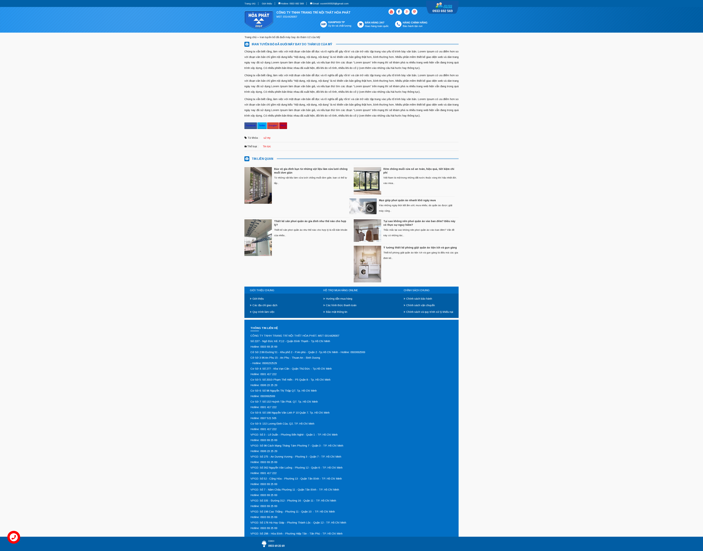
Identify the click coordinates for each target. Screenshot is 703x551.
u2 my (267, 137)
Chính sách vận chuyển (420, 305)
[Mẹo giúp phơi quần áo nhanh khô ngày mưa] (363, 206)
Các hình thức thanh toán (341, 305)
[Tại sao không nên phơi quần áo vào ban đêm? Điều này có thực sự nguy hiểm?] (367, 230)
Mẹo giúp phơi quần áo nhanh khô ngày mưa (407, 200)
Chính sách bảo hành (419, 298)
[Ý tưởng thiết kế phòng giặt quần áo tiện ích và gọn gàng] (367, 264)
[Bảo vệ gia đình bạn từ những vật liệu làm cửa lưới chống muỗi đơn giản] (258, 185)
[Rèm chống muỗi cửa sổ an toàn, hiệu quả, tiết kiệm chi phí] (367, 181)
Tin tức (267, 146)
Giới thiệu (267, 3)
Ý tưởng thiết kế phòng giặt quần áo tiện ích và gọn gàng (420, 247)
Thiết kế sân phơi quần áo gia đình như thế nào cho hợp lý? (310, 223)
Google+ (273, 125)
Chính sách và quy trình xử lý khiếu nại (429, 311)
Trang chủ (249, 3)
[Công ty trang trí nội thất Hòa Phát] (335, 19)
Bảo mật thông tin (336, 311)
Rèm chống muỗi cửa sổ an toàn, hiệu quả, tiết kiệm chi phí (418, 170)
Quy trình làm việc (263, 311)
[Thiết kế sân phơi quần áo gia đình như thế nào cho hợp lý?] (258, 237)
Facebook (251, 125)
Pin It (283, 125)
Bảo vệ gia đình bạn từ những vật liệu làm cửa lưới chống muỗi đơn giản (310, 170)
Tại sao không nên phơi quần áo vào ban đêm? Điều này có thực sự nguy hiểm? (419, 223)
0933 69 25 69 (276, 545)
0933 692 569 (442, 11)
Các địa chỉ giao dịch (264, 305)
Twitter (262, 125)
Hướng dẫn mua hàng (339, 298)
